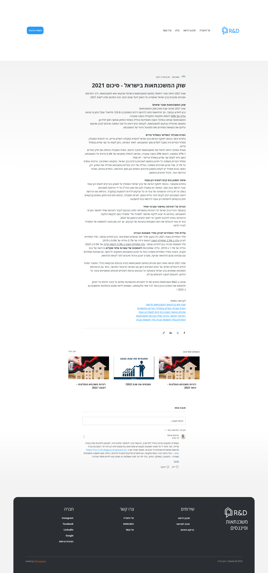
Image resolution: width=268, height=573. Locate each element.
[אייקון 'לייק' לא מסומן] (177, 467)
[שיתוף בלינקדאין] (170, 332)
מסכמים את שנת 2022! (138, 384)
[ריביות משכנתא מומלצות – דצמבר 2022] (88, 367)
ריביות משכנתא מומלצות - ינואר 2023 (181, 386)
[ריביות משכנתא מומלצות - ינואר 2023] (179, 367)
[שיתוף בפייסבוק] (184, 332)
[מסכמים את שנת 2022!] (134, 367)
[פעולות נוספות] (84, 436)
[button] (35, 30)
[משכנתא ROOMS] (180, 545)
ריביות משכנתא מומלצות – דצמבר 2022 (91, 386)
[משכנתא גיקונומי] (180, 539)
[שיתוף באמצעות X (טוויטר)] (177, 332)
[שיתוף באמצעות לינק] (163, 332)
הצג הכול (72, 351)
